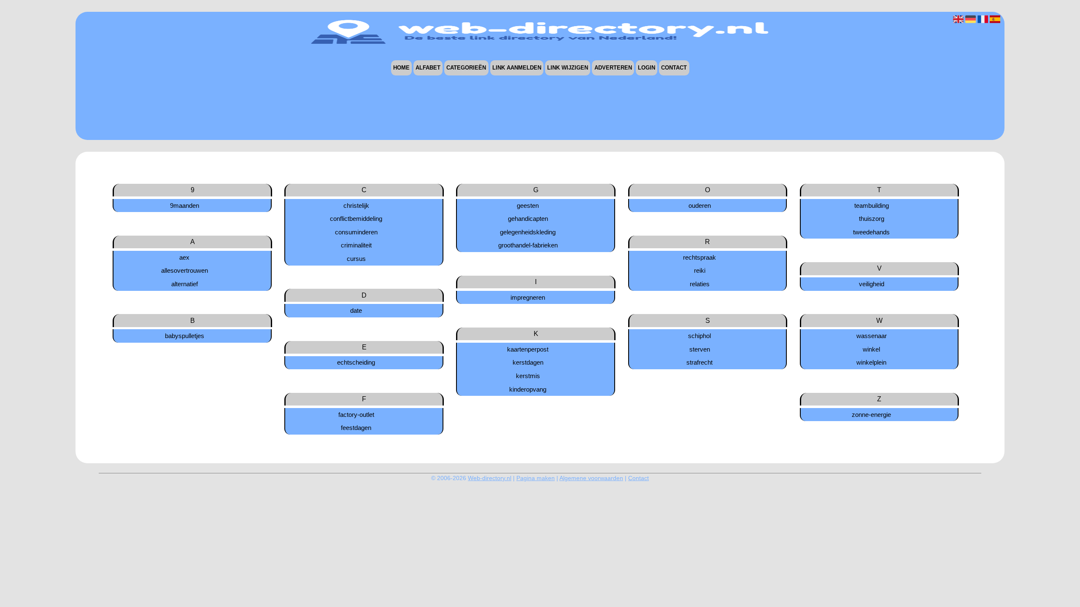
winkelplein (871, 362)
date (356, 310)
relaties (700, 283)
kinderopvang (527, 389)
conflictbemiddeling (356, 218)
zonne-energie (871, 414)
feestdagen (356, 427)
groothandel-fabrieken (528, 245)
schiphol (699, 335)
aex (184, 257)
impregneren (527, 297)
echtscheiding (356, 362)
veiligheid (871, 283)
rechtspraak (699, 257)
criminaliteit (356, 245)
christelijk (356, 205)
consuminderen (356, 232)
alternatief (184, 283)
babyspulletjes (184, 335)
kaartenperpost (527, 349)
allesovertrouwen (184, 270)
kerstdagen (528, 362)
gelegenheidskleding (528, 232)
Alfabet (428, 68)
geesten (528, 205)
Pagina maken (535, 478)
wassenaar (871, 335)
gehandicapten (528, 218)
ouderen (699, 205)
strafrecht (699, 362)
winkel (871, 349)
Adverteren (613, 68)
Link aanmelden (516, 68)
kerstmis (528, 375)
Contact (674, 68)
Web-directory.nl (489, 478)
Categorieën (466, 68)
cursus (356, 258)
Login (646, 68)
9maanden (184, 205)
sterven (699, 349)
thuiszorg (871, 218)
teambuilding (871, 205)
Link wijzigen (567, 68)
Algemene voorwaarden (591, 478)
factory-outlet (356, 414)
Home (401, 68)
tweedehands (871, 232)
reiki (699, 270)
